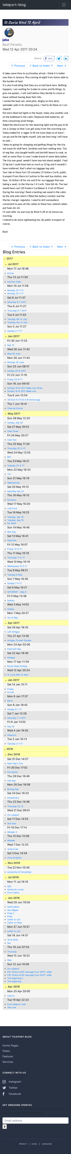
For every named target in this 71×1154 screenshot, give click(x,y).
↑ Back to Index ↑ (41, 65)
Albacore (11, 735)
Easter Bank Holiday (17, 666)
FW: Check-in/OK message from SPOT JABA (29, 972)
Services (7, 1061)
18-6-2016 (12, 940)
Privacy (23, 1144)
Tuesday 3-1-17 (15, 743)
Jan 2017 (13, 680)
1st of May (12, 617)
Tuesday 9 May (14, 575)
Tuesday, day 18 (15, 517)
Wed (9, 960)
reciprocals (12, 849)
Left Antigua (13, 632)
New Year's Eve (15, 763)
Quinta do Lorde (15, 889)
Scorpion (11, 500)
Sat (9, 943)
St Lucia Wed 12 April (17, 674)
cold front (12, 508)
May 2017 (13, 413)
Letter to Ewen (14, 922)
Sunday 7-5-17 (14, 583)
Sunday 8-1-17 (14, 709)
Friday (10, 689)
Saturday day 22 (15, 491)
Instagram (14, 1081)
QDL (9, 886)
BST (9, 457)
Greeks (10, 609)
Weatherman (13, 482)
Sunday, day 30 (15, 422)
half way (11, 780)
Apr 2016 (13, 986)
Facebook (14, 1093)
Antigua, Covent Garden (19, 640)
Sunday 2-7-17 (14, 331)
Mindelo (11, 840)
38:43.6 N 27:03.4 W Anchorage (23, 400)
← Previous (18, 65)
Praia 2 (10, 913)
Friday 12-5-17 (14, 549)
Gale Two (12, 440)
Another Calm (14, 282)
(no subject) (13, 815)
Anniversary (13, 798)
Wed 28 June (13, 354)
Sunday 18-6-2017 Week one (21, 391)
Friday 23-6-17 (14, 379)
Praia (9, 916)
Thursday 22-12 (15, 806)
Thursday (12, 951)
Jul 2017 (13, 264)
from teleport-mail (16, 1004)
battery (11, 600)
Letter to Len (13, 919)
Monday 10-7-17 (15, 290)
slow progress (14, 857)
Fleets (6, 1051)
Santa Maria (13, 907)
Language (47, 1144)
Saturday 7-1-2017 (16, 718)
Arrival (10, 273)
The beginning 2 (15, 978)
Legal (34, 1144)
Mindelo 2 (12, 832)
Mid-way (11, 532)
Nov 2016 (13, 863)
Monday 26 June (15, 362)
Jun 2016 (13, 897)
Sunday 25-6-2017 (16, 371)
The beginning (14, 981)
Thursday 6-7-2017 (17, 310)
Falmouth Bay (14, 649)
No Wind (11, 523)
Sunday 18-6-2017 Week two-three (24, 388)
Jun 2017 (13, 336)
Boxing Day (12, 789)
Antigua (11, 657)
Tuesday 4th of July (17, 319)
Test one (11, 1007)
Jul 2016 (13, 877)
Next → (61, 65)
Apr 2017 (13, 623)
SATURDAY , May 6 (16, 592)
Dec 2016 (13, 754)
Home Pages (10, 1045)
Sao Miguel (12, 910)
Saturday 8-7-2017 (16, 302)
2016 (9, 749)
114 (9, 474)
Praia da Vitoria (15, 408)
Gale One (11, 540)
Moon (10, 701)
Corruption (12, 772)
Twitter (13, 1087)
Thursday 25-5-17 (16, 448)
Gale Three (12, 431)
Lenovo (11, 995)
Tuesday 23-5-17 (15, 465)
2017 (9, 258)
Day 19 (10, 726)
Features (7, 1056)
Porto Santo (13, 892)
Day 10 (10, 345)
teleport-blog (14, 5)
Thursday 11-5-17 (16, 557)
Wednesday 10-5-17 (17, 566)
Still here (11, 823)
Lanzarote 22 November (19, 872)
